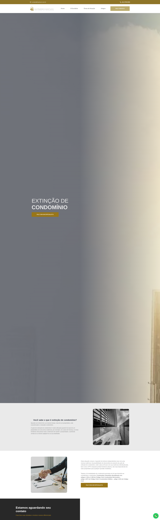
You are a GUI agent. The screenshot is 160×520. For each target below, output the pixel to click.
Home (63, 8)
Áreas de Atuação (89, 8)
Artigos (103, 8)
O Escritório (74, 8)
